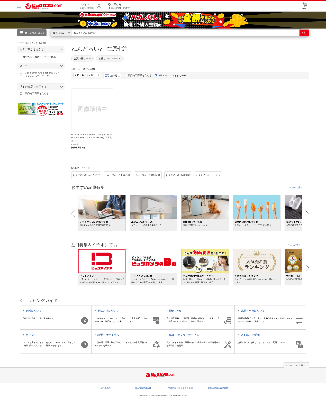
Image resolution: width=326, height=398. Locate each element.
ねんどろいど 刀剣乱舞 (148, 175)
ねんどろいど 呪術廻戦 (178, 175)
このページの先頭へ (296, 365)
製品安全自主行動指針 (218, 388)
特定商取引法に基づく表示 (180, 388)
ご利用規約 (105, 388)
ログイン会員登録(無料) (87, 6)
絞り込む (115, 75)
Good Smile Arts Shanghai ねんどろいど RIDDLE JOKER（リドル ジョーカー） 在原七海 (91, 137)
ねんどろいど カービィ (208, 175)
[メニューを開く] (19, 6)
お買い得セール (82, 58)
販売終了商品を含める (140, 75)
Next (307, 214)
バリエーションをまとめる (172, 75)
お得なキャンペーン (109, 58)
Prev (73, 214)
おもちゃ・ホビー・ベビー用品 (39, 57)
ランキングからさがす (149, 37)
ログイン (90, 38)
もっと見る (297, 187)
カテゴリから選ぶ (34, 32)
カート (305, 8)
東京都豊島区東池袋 (119, 6)
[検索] (304, 33)
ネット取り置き (207, 37)
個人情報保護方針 (143, 388)
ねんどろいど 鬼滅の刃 (117, 175)
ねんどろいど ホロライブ (86, 175)
